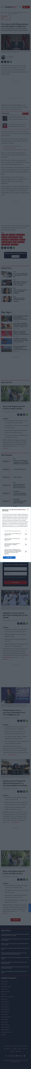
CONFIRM (9, 557)
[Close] (28, 509)
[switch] (25, 534)
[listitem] (15, 531)
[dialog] (15, 534)
